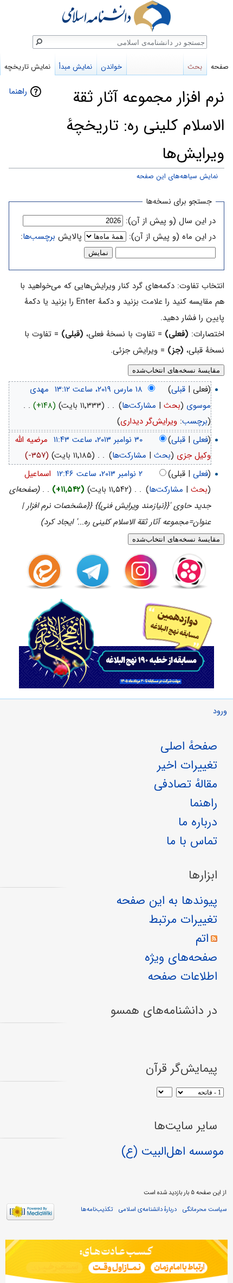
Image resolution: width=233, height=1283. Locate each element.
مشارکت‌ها (139, 405)
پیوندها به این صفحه (166, 900)
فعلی (200, 439)
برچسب (195, 421)
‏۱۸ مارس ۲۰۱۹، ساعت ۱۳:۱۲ (99, 389)
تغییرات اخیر (187, 765)
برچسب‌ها (39, 236)
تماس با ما (191, 841)
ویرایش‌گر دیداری (148, 421)
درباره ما (197, 822)
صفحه (220, 67)
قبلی (178, 389)
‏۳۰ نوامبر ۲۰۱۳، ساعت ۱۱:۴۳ (98, 439)
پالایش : (51, 236)
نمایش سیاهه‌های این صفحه (177, 176)
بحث (172, 405)
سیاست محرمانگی (204, 1209)
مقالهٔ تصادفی (185, 784)
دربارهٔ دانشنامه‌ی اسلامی (148, 1209)
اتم (202, 938)
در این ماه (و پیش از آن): (172, 236)
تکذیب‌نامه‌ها (97, 1209)
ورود (220, 711)
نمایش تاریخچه (27, 67)
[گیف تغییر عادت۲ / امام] (116, 1261)
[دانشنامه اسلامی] (116, 16)
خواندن (111, 67)
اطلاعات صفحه (182, 976)
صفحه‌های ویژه (181, 957)
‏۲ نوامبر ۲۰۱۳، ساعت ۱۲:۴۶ (100, 473)
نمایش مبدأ (75, 67)
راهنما (18, 91)
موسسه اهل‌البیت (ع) (172, 1151)
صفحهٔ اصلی (188, 746)
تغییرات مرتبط (183, 919)
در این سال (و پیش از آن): (171, 220)
